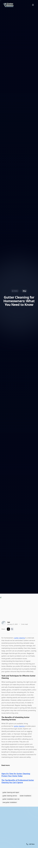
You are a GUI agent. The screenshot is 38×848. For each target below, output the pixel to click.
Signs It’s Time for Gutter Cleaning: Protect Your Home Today (15, 774)
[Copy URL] (12, 629)
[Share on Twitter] (8, 629)
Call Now (19, 844)
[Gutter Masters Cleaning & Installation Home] (8, 5)
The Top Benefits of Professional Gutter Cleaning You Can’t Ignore (17, 781)
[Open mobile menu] (33, 5)
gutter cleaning (19, 638)
